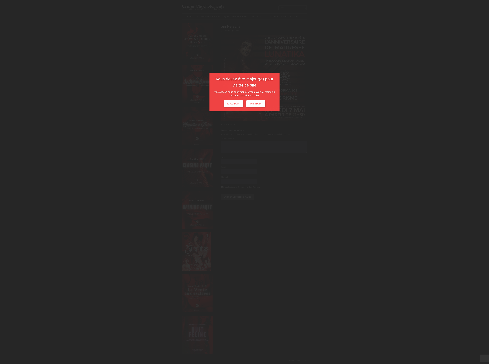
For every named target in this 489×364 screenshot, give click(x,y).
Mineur (255, 103)
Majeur (233, 103)
